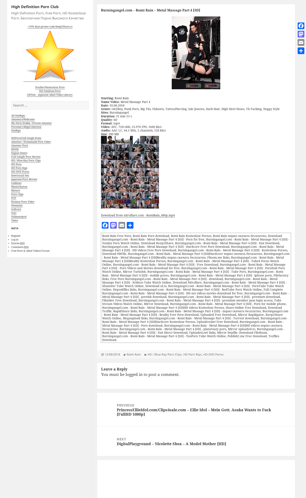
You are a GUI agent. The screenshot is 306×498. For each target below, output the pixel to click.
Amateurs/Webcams (23, 119)
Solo (13, 213)
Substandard (18, 216)
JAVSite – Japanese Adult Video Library (50, 95)
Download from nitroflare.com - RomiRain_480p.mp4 (138, 215)
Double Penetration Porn (50, 87)
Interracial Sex (20, 175)
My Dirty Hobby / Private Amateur (31, 123)
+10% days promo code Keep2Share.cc (50, 26)
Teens (14, 220)
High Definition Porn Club (34, 6)
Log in (15, 239)
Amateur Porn (19, 145)
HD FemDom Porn (50, 91)
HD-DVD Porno (20, 171)
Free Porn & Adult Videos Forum (30, 251)
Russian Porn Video (22, 201)
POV (13, 198)
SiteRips (16, 130)
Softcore (16, 209)
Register (16, 236)
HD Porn (16, 164)
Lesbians (16, 183)
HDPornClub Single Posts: (26, 138)
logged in (134, 374)
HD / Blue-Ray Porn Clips (26, 160)
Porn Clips (17, 194)
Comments (20, 247)
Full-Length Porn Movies (25, 157)
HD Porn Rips (19, 168)
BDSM (15, 149)
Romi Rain (134, 354)
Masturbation (19, 186)
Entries (18, 243)
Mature (15, 190)
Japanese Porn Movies (24, 179)
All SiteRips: (18, 115)
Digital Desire (19, 153)
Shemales (16, 205)
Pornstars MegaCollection (26, 127)
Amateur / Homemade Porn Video (31, 142)
